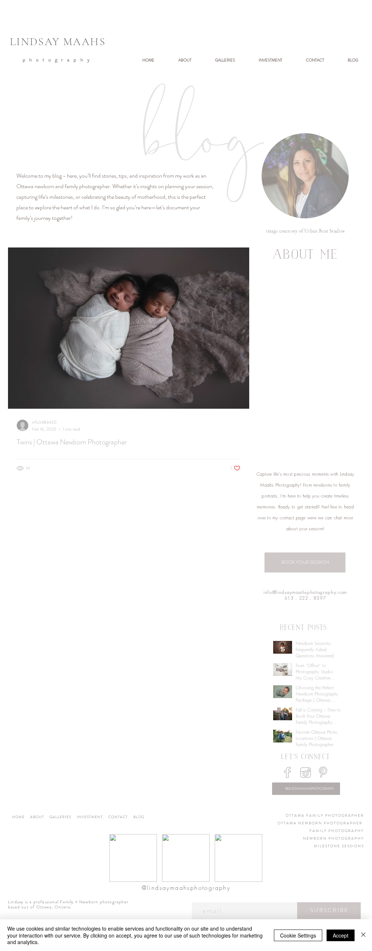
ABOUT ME (305, 255)
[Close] (363, 935)
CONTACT (120, 817)
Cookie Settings (298, 935)
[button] (219, 60)
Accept (340, 935)
